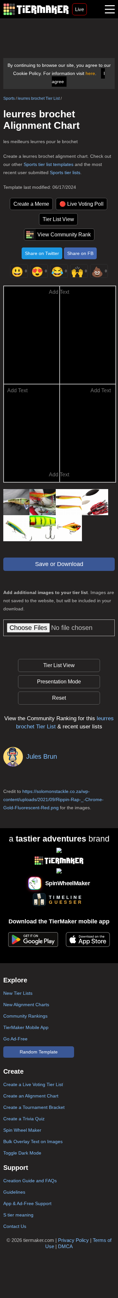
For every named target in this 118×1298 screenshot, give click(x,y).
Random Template (39, 1051)
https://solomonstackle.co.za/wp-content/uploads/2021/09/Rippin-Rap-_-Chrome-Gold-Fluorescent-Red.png (53, 799)
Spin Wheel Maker (22, 1130)
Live (79, 9)
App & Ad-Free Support (27, 1203)
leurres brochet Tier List (39, 98)
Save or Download (59, 564)
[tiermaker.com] (36, 9)
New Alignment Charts (26, 1004)
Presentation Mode (59, 681)
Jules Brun (41, 756)
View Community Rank (64, 234)
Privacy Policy (73, 1240)
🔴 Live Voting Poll (81, 204)
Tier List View (58, 219)
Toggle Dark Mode (22, 1153)
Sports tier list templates (48, 164)
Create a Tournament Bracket (34, 1107)
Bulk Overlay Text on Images (33, 1141)
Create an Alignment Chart (30, 1095)
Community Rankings (25, 1016)
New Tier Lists (17, 993)
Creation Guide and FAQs (30, 1180)
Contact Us (14, 1226)
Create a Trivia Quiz (24, 1118)
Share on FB (80, 253)
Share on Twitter (42, 253)
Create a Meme (31, 204)
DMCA (65, 1246)
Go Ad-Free (15, 1038)
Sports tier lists (65, 172)
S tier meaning (18, 1214)
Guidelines (14, 1192)
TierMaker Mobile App (26, 1027)
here (90, 73)
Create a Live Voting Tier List (33, 1084)
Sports (9, 98)
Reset (59, 698)
